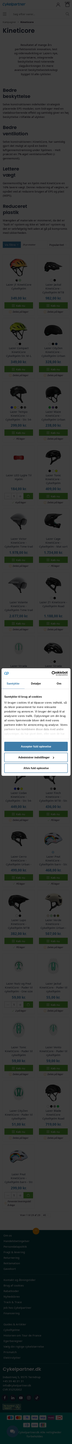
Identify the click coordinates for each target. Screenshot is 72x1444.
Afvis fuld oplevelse (36, 768)
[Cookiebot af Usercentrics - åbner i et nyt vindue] (52, 673)
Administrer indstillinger (34, 757)
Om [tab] (59, 683)
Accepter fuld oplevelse (36, 746)
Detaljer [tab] (36, 683)
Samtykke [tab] (13, 683)
